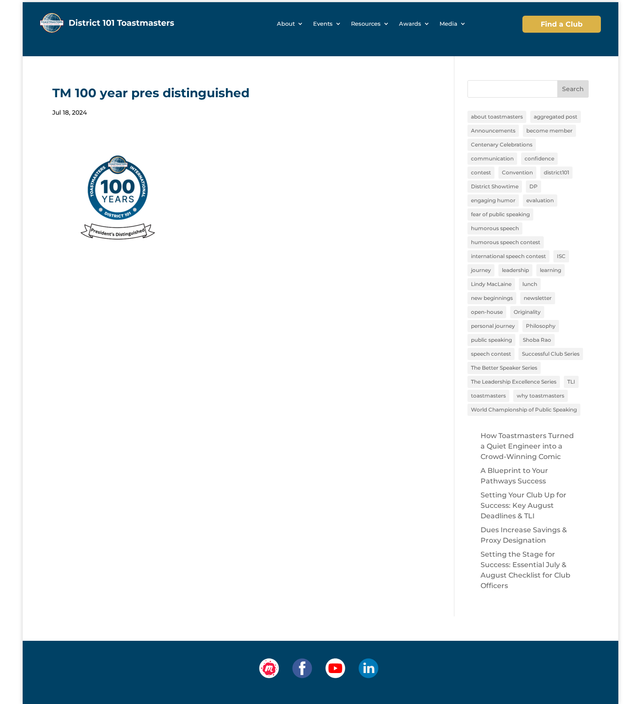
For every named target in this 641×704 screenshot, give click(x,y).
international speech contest (508, 256)
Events (323, 23)
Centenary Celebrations (501, 144)
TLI (571, 381)
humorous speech (495, 228)
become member (549, 130)
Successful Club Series (551, 353)
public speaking (491, 340)
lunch (529, 284)
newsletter (538, 298)
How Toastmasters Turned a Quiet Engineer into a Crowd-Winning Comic (527, 446)
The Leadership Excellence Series (513, 381)
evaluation (540, 200)
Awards (410, 23)
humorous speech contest (505, 242)
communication (492, 158)
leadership (515, 270)
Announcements (493, 130)
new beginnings (492, 298)
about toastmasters (497, 116)
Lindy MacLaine (491, 284)
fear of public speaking (500, 214)
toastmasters (488, 395)
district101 (556, 172)
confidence (539, 158)
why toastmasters (540, 395)
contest (481, 172)
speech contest (491, 353)
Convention (517, 172)
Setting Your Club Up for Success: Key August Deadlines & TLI (523, 505)
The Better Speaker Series (504, 367)
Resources (366, 23)
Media (448, 23)
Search (573, 89)
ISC (561, 256)
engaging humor (493, 200)
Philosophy (541, 326)
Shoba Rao (537, 340)
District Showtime (494, 186)
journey (481, 270)
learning (550, 270)
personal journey (493, 326)
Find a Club (562, 24)
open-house (487, 312)
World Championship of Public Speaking (524, 409)
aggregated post (555, 116)
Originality (527, 312)
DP (533, 186)
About (286, 23)
